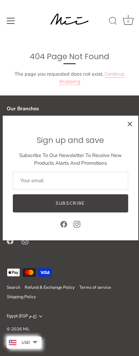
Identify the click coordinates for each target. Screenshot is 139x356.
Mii (26, 329)
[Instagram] (77, 224)
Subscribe (70, 203)
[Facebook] (63, 224)
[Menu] (10, 20)
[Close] (129, 124)
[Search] (113, 21)
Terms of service (95, 287)
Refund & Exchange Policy (50, 287)
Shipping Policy (21, 297)
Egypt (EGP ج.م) (22, 316)
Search (13, 287)
